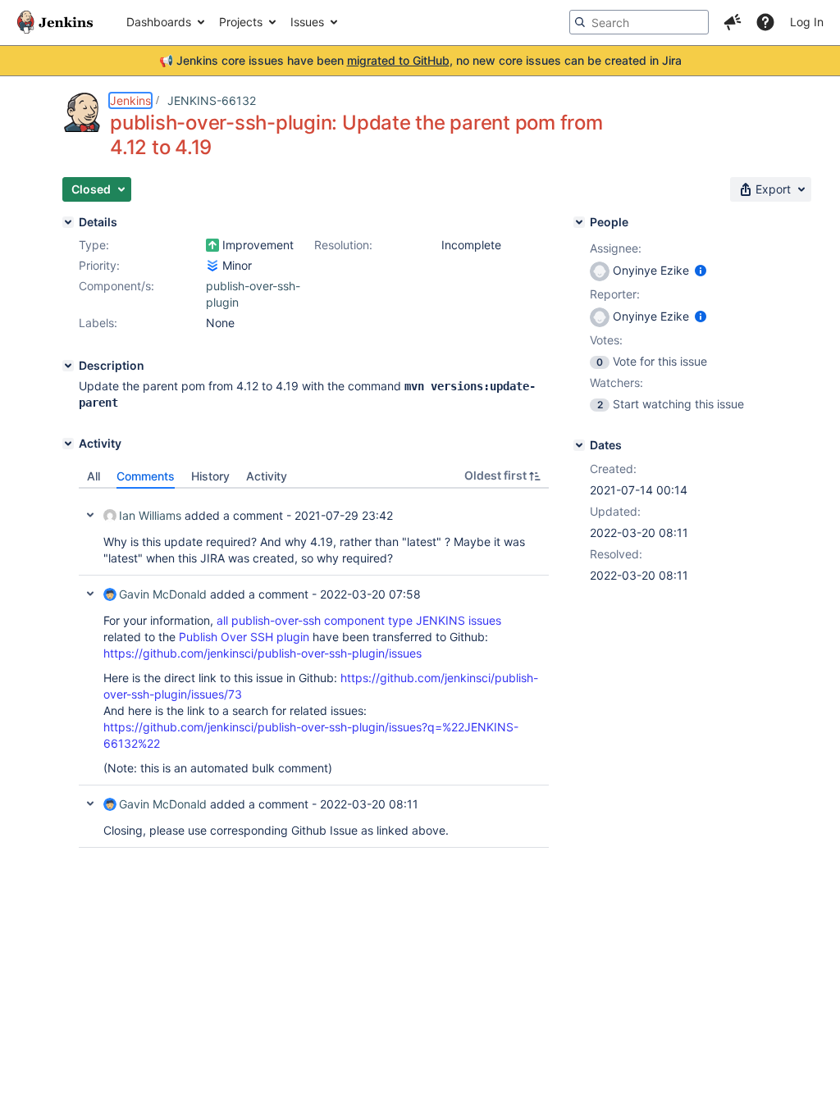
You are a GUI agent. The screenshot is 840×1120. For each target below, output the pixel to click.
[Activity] (68, 443)
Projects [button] (240, 22)
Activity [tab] (266, 476)
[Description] (68, 365)
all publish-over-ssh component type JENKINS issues (359, 620)
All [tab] (93, 476)
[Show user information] (700, 270)
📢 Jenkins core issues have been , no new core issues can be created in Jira (420, 60)
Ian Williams (150, 515)
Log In (807, 22)
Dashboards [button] (158, 22)
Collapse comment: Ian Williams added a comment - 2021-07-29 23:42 (90, 514)
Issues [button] (307, 22)
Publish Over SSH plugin (244, 637)
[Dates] (579, 445)
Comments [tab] (145, 476)
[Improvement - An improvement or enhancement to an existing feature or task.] (212, 245)
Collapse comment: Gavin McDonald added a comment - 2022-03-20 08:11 (90, 803)
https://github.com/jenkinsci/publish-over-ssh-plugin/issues (262, 653)
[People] (579, 222)
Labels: (98, 323)
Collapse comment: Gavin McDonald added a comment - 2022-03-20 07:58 (90, 593)
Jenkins (130, 100)
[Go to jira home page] (55, 22)
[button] (732, 22)
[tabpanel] (314, 668)
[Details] (68, 222)
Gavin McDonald (163, 594)
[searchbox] (639, 22)
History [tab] (210, 476)
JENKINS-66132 (211, 100)
